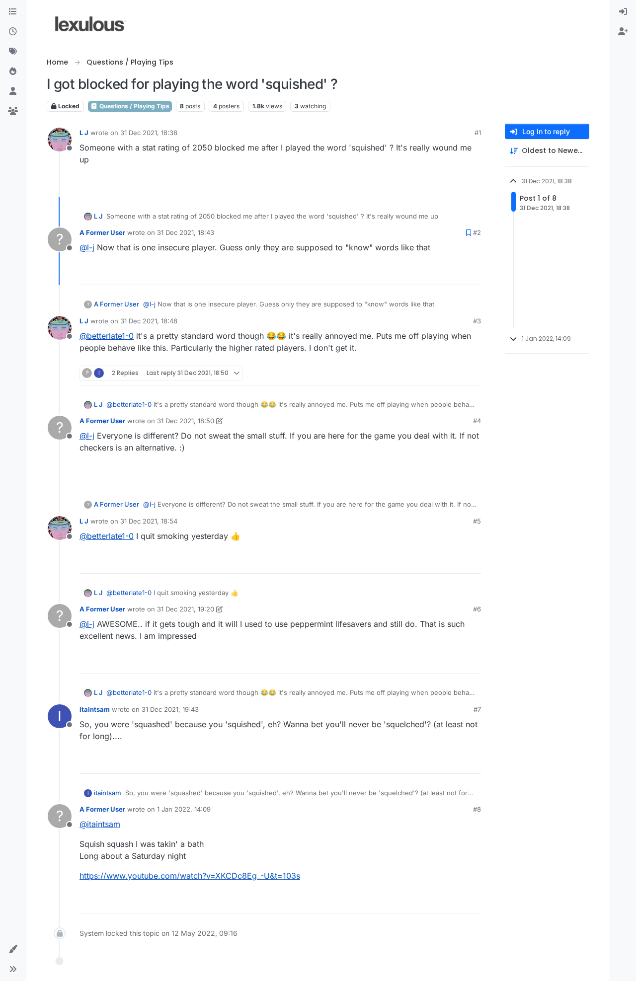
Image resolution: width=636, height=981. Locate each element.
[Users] (13, 91)
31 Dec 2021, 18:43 (185, 232)
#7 (477, 709)
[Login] (623, 12)
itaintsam (95, 709)
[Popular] (13, 71)
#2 (477, 232)
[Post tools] (472, 185)
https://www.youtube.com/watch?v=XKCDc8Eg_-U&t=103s (190, 876)
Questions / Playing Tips (133, 106)
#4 (477, 421)
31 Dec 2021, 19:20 (185, 609)
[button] (13, 949)
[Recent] (13, 32)
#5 (477, 521)
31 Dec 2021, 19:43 (170, 709)
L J (84, 133)
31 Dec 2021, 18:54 (148, 521)
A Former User (102, 232)
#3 (477, 321)
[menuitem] (623, 12)
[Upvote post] (435, 185)
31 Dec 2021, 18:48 (148, 321)
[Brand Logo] (91, 24)
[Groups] (13, 111)
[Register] (623, 32)
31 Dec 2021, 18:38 (148, 133)
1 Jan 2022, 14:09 (184, 809)
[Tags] (13, 52)
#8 (477, 809)
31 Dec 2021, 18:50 (185, 421)
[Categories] (13, 12)
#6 (477, 609)
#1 (478, 133)
